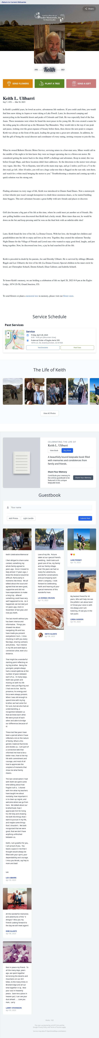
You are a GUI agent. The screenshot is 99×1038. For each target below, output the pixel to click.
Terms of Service (56, 1027)
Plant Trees (77, 348)
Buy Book (67, 450)
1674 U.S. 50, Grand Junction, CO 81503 (47, 343)
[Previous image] (5, 539)
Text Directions (43, 348)
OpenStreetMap (52, 1031)
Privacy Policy (42, 1027)
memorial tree (32, 295)
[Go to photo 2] (17, 548)
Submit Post (85, 518)
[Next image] (29, 539)
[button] (14, 337)
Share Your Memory (83, 477)
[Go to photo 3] (18, 548)
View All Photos (49, 413)
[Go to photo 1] (15, 548)
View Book (54, 450)
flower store (68, 295)
